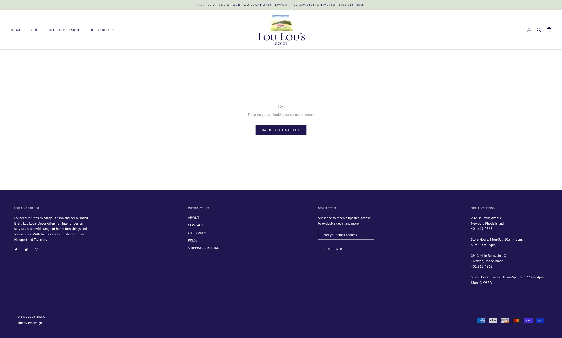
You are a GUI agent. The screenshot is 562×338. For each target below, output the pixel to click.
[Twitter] (26, 249)
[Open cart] (549, 29)
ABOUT (193, 218)
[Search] (539, 29)
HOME (16, 29)
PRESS (192, 240)
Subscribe (334, 249)
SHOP (35, 29)
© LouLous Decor (33, 316)
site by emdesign (30, 323)
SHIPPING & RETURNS (204, 248)
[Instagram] (36, 249)
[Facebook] (16, 249)
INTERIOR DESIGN (64, 29)
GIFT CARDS (197, 233)
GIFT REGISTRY (101, 29)
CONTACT (195, 225)
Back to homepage (281, 130)
